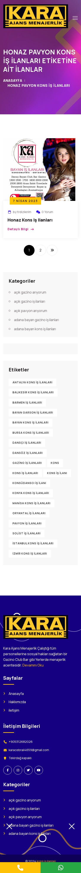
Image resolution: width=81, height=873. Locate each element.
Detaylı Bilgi (18, 229)
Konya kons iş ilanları (31, 493)
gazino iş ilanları (27, 463)
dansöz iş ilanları (28, 453)
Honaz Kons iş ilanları (30, 220)
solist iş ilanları (27, 533)
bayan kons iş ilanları (31, 422)
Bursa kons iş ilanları (31, 433)
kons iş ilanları (25, 473)
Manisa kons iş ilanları (32, 503)
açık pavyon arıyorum (30, 310)
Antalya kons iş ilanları (32, 382)
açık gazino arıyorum (30, 292)
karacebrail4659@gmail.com (29, 750)
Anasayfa (12, 80)
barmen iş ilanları (27, 402)
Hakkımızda (17, 701)
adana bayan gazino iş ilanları (36, 319)
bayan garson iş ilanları (33, 412)
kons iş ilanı (57, 473)
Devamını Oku (33, 665)
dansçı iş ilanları (27, 443)
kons (55, 463)
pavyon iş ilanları (27, 523)
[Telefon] (20, 867)
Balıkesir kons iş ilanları (33, 392)
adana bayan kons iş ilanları (35, 329)
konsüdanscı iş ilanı (29, 483)
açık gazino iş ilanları (29, 301)
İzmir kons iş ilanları (30, 553)
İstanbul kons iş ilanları (33, 543)
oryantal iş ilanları (29, 513)
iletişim (14, 710)
